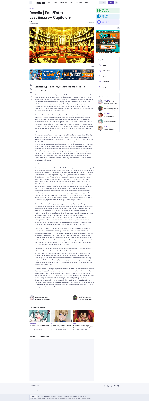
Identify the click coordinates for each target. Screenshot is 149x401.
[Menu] (30, 2)
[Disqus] (62, 360)
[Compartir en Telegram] (30, 92)
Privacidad (47, 391)
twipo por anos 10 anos (80, 396)
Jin (41, 329)
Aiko (86, 329)
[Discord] (118, 386)
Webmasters (56, 391)
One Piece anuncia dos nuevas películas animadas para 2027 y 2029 (83, 326)
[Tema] (116, 2)
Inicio (49, 2)
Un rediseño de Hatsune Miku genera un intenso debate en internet (39, 326)
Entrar (110, 2)
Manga (86, 2)
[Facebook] (104, 386)
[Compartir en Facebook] (30, 85)
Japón (71, 2)
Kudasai (31, 21)
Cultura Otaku (63, 2)
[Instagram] (111, 386)
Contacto (32, 391)
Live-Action (79, 2)
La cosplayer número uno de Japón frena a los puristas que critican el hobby (110, 117)
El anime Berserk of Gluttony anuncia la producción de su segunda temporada (61, 327)
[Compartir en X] (30, 88)
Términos (39, 391)
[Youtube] (114, 386)
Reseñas (31, 8)
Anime (55, 2)
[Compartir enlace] (30, 100)
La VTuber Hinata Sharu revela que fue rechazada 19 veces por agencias (42, 299)
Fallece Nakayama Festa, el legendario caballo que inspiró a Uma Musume (86, 299)
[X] (107, 386)
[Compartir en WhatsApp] (30, 96)
